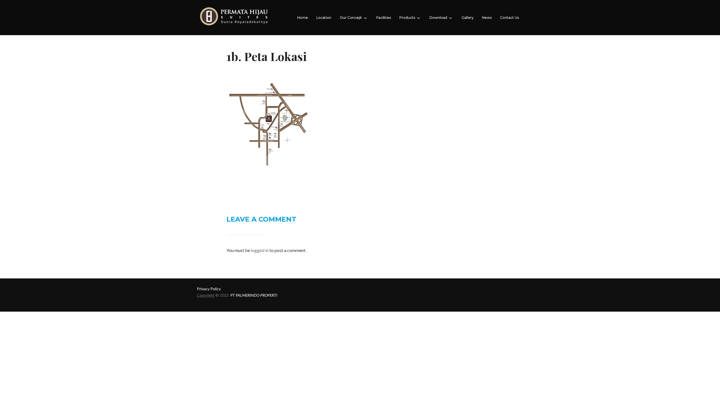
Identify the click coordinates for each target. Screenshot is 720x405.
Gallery (468, 17)
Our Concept (351, 17)
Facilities (383, 17)
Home (302, 17)
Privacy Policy (209, 288)
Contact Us (509, 17)
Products (407, 17)
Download (438, 17)
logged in (260, 250)
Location (323, 17)
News (487, 17)
